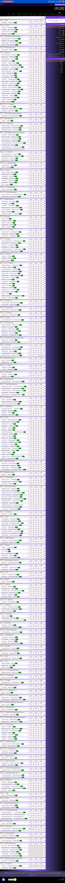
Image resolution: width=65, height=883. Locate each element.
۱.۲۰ (31, 29)
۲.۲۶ (41, 310)
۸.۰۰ (36, 55)
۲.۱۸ (41, 33)
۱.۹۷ (31, 765)
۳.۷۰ (41, 38)
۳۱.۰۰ (31, 362)
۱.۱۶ (41, 408)
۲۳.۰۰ (41, 63)
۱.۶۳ (31, 128)
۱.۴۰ (31, 232)
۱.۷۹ (31, 247)
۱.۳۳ (41, 139)
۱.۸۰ (31, 557)
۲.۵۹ (41, 394)
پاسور (35, 14)
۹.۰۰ (41, 174)
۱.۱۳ (31, 57)
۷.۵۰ (41, 27)
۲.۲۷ (41, 586)
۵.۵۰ (31, 31)
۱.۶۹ (31, 87)
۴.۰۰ (36, 41)
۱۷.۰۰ (31, 265)
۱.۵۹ (41, 241)
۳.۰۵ (36, 85)
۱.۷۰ (31, 121)
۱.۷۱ (30, 83)
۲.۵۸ (31, 165)
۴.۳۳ (36, 61)
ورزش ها (62, 24)
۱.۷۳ (31, 167)
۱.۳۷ (31, 61)
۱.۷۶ (41, 535)
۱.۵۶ (31, 503)
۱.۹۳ (41, 329)
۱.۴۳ (31, 505)
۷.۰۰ (41, 41)
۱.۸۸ (31, 374)
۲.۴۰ (31, 43)
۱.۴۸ (41, 31)
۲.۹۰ (36, 156)
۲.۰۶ (31, 812)
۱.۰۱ (30, 687)
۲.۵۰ (31, 697)
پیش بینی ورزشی (59, 14)
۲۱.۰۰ (31, 271)
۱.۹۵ (31, 38)
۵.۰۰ (36, 27)
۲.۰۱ (41, 258)
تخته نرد (30, 14)
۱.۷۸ (31, 420)
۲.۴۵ (31, 79)
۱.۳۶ (41, 273)
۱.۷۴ (31, 333)
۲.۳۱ (31, 45)
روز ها (63, 58)
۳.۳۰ (41, 101)
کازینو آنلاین (19, 14)
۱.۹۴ (31, 95)
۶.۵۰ (41, 67)
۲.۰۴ (41, 369)
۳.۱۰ (41, 93)
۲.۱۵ (31, 467)
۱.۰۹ (41, 574)
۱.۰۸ (41, 267)
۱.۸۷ (31, 180)
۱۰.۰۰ (41, 29)
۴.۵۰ (36, 67)
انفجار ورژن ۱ (25, 14)
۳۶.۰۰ (31, 355)
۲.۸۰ (41, 108)
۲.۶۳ (41, 79)
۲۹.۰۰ (31, 465)
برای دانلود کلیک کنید (8, 1)
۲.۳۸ (41, 399)
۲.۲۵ (31, 422)
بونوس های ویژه (61, 879)
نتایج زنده (45, 14)
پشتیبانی (13, 14)
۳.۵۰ (36, 87)
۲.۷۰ (41, 43)
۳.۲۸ (36, 211)
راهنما (9, 14)
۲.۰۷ (31, 223)
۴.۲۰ (41, 167)
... (41, 355)
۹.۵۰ (41, 22)
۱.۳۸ (41, 413)
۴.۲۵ (36, 31)
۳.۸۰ (36, 106)
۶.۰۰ (36, 22)
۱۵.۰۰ (41, 69)
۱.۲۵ (31, 22)
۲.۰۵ (31, 194)
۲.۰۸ (41, 251)
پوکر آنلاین (40, 14)
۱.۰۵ (31, 63)
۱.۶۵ (41, 305)
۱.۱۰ (30, 69)
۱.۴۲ (31, 172)
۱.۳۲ (31, 27)
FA (1, 4)
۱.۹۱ (30, 145)
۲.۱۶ (31, 93)
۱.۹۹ (31, 147)
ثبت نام (51, 4)
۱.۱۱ (30, 55)
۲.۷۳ (31, 207)
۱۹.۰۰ (31, 267)
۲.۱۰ (31, 184)
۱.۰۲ (41, 362)
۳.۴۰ (36, 83)
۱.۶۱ (41, 335)
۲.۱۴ (41, 158)
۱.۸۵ (31, 444)
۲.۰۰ (31, 519)
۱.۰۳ (41, 465)
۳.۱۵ (41, 45)
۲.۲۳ (31, 376)
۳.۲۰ (31, 33)
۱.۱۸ (30, 135)
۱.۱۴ (30, 50)
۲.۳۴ (31, 315)
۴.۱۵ (41, 83)
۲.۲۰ (31, 221)
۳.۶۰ (36, 38)
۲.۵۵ (31, 85)
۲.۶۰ (41, 211)
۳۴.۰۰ (41, 687)
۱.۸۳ (31, 663)
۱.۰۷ (41, 271)
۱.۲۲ (31, 77)
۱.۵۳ (31, 176)
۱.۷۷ (31, 205)
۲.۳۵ (31, 143)
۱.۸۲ (31, 227)
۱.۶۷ (41, 149)
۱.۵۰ (31, 106)
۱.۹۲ (31, 201)
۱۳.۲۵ (41, 50)
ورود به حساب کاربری (60, 4)
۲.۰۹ (41, 367)
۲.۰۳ (41, 726)
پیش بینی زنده (52, 14)
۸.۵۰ (41, 89)
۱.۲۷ (41, 415)
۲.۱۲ (31, 327)
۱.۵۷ (31, 116)
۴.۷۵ (36, 139)
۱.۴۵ (31, 245)
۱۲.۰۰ (31, 260)
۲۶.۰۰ (41, 65)
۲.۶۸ (31, 203)
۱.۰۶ (31, 347)
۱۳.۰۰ (36, 687)
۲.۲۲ (41, 178)
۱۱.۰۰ (36, 73)
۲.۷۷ (31, 310)
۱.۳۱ (41, 126)
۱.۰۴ (31, 65)
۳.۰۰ (36, 79)
